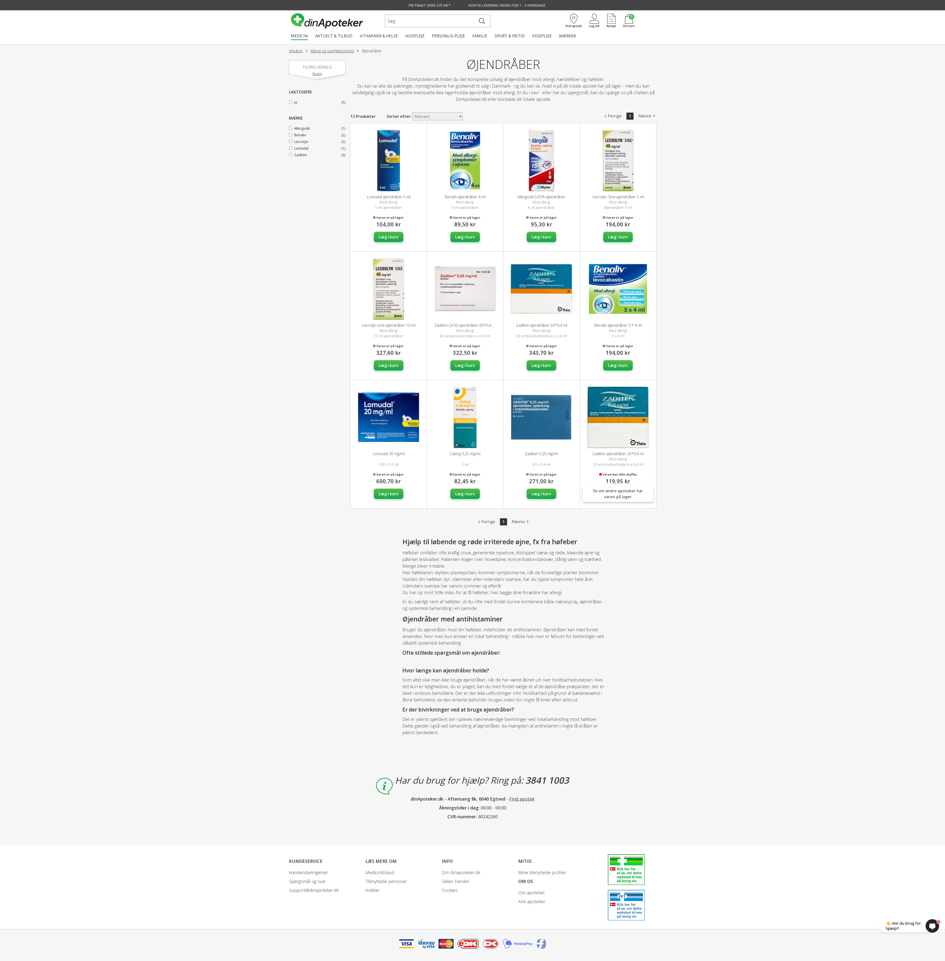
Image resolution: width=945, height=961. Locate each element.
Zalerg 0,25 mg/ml (465, 453)
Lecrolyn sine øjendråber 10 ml (388, 325)
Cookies (449, 890)
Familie (479, 36)
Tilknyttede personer (386, 881)
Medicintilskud (379, 872)
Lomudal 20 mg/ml (389, 453)
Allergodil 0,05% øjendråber (541, 197)
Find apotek (522, 799)
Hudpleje (415, 36)
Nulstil (317, 73)
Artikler (372, 890)
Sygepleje (542, 36)
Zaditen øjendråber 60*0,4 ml (541, 325)
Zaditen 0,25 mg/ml (541, 453)
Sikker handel (455, 881)
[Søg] (482, 21)
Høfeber (410, 553)
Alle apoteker (531, 901)
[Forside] (337, 21)
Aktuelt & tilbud (333, 36)
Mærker (567, 36)
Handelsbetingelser (308, 872)
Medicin (299, 36)
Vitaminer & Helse (379, 36)
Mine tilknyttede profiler (542, 872)
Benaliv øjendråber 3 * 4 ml (618, 325)
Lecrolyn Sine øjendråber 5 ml (618, 197)
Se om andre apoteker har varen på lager (618, 493)
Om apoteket (531, 893)
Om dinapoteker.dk (461, 872)
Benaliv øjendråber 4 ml (465, 197)
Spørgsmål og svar (307, 881)
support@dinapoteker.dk (314, 890)
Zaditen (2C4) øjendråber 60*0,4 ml (465, 325)
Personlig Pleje (448, 36)
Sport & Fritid (510, 36)
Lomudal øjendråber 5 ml (388, 197)
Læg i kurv (388, 237)
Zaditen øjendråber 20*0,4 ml (618, 453)
